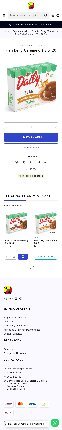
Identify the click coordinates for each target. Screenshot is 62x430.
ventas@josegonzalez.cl (19, 368)
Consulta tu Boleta (13, 333)
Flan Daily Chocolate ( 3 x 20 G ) (16, 242)
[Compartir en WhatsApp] (31, 162)
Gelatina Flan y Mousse (43, 31)
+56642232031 (15, 372)
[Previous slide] (6, 267)
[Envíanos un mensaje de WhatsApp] (55, 423)
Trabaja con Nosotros (15, 353)
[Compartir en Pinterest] (38, 162)
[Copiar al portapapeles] (45, 162)
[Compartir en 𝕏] (23, 162)
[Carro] (58, 15)
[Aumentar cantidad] (55, 127)
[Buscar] (46, 15)
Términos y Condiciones (16, 325)
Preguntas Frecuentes (15, 317)
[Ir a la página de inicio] (31, 5)
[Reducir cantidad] (6, 127)
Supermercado (20, 31)
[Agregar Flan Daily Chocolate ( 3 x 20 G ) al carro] (23, 257)
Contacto (8, 321)
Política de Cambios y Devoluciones (22, 329)
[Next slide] (55, 267)
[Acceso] (53, 15)
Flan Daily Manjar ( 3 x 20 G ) (45, 242)
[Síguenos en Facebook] (20, 298)
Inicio (6, 31)
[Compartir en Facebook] (16, 162)
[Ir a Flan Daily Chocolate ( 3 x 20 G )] (16, 223)
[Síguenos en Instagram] (16, 298)
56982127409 (14, 377)
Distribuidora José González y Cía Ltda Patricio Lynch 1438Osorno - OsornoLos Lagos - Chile (27, 385)
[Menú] (4, 15)
